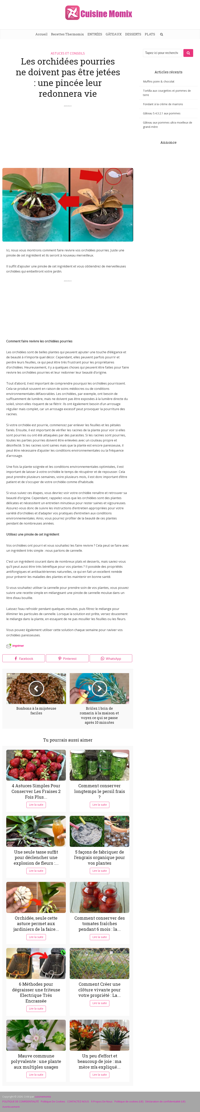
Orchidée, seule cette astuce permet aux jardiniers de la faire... (36, 923)
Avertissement (11, 1106)
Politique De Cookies (53, 1101)
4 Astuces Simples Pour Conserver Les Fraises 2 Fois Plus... (36, 791)
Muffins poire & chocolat (158, 81)
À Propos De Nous (101, 1101)
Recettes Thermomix (67, 34)
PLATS (150, 34)
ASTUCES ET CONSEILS (68, 53)
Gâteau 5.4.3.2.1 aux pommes (161, 113)
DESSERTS (133, 34)
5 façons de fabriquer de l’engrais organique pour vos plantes (99, 857)
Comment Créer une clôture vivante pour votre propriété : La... (99, 989)
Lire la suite (36, 804)
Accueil (41, 34)
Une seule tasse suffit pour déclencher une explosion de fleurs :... (36, 857)
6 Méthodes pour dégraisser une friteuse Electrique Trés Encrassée (36, 992)
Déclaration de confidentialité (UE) (165, 1101)
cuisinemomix (43, 1096)
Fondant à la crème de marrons (163, 104)
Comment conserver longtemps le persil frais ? (99, 791)
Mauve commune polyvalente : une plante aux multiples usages (36, 1061)
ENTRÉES (95, 34)
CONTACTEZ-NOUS (78, 1101)
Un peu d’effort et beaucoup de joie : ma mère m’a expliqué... (99, 1061)
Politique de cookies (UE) (128, 1101)
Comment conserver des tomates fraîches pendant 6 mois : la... (99, 923)
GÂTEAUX (114, 34)
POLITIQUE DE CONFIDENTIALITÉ (20, 1101)
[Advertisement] (67, 134)
